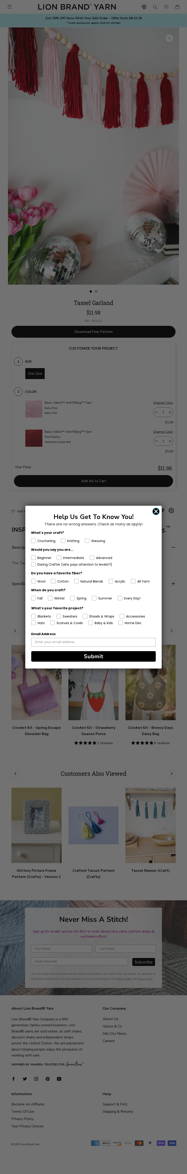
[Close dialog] (156, 511)
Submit (93, 656)
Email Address (43, 634)
